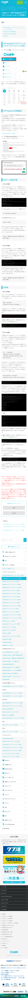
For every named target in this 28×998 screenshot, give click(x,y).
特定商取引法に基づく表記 (7, 932)
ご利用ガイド (22, 7)
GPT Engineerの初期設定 (10, 31)
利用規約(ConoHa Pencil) (7, 927)
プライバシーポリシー (6, 941)
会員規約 (4, 914)
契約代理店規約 (5, 929)
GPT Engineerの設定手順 (10, 33)
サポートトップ (4, 7)
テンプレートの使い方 (7, 8)
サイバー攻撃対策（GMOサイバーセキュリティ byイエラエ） (12, 976)
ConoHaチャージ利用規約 (7, 918)
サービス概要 (4, 947)
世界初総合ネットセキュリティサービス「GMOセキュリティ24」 (13, 968)
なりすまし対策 (21, 977)
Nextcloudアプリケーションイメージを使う (14, 524)
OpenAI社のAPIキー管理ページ (10, 133)
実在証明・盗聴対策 (5, 974)
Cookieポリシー (5, 943)
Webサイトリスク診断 (14, 970)
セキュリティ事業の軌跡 (5, 979)
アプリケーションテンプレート (18, 8)
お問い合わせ (4, 938)
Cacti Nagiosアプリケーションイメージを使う (14, 527)
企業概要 (4, 945)
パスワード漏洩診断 (5, 970)
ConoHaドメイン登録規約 (7, 916)
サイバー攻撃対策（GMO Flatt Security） (9, 977)
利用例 (5, 36)
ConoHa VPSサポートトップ (13, 7)
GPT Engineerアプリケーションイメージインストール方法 (14, 28)
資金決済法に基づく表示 (7, 934)
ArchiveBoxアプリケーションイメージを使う (14, 531)
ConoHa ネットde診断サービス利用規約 (10, 923)
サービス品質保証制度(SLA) (7, 936)
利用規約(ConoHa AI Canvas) (8, 925)
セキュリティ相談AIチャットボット (7, 972)
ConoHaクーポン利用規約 (7, 920)
